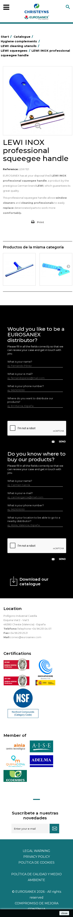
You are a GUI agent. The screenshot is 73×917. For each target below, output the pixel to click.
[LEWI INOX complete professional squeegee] (19, 269)
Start (6, 36)
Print (40, 222)
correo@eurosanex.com (25, 637)
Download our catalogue (33, 581)
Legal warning (36, 851)
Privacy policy (36, 857)
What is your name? (19, 361)
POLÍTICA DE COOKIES (36, 862)
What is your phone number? (25, 386)
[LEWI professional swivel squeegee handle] (56, 269)
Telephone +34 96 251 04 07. (34, 628)
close (64, 913)
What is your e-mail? (20, 373)
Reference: (10, 169)
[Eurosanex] (36, 12)
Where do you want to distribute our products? (30, 400)
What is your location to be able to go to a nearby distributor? (33, 519)
